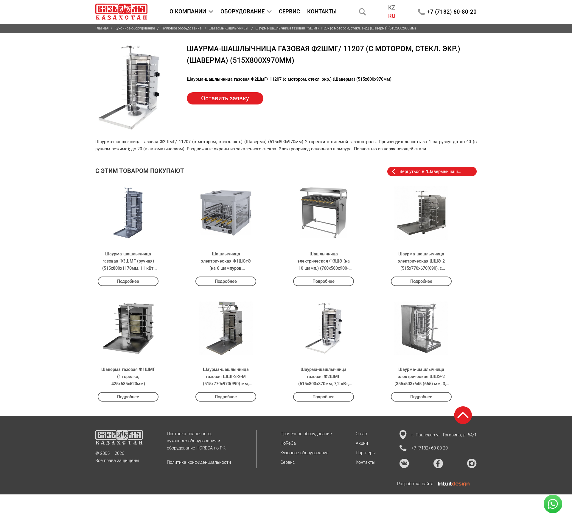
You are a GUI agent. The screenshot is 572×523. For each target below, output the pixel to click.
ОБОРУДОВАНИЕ (242, 11)
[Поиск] (362, 11)
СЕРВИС (289, 11)
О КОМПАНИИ (188, 11)
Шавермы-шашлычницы (229, 28)
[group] (129, 87)
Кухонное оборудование (135, 28)
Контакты (365, 462)
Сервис (287, 462)
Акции (362, 443)
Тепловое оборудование (181, 28)
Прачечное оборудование (306, 433)
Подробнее (128, 281)
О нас (361, 433)
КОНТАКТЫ (322, 11)
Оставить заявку (225, 98)
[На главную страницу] (121, 12)
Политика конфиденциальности (199, 462)
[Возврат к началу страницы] (463, 415)
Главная (101, 28)
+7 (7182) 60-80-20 (452, 11)
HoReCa (288, 443)
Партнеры (366, 452)
